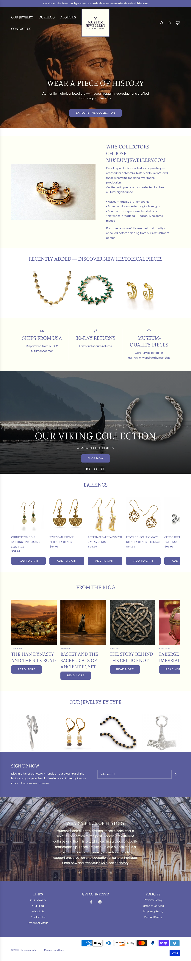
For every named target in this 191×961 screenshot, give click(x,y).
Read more (26, 669)
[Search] (161, 23)
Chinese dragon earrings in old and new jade (25, 541)
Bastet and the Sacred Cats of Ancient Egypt (79, 660)
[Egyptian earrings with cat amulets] (105, 514)
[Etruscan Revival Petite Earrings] (66, 514)
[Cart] (178, 23)
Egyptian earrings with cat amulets (105, 539)
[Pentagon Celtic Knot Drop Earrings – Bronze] (143, 514)
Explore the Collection (95, 112)
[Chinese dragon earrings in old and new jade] (28, 514)
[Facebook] (91, 902)
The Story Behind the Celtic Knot (131, 657)
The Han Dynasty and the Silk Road (33, 657)
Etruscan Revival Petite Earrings (62, 539)
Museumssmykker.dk (54, 950)
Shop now (95, 458)
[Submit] (176, 774)
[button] (15, 531)
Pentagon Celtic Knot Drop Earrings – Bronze (143, 539)
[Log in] (170, 23)
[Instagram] (100, 902)
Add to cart (28, 560)
